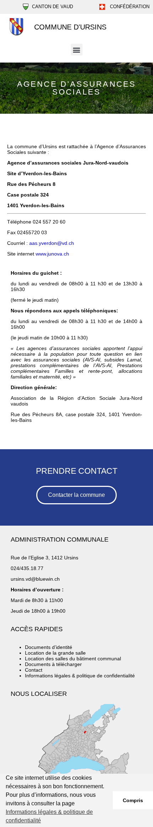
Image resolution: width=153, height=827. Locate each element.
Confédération (129, 6)
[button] (77, 49)
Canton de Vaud (52, 6)
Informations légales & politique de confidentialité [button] (49, 816)
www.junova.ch (52, 254)
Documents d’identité (48, 647)
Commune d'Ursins (70, 27)
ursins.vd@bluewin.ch (35, 579)
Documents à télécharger (53, 664)
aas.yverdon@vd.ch (51, 243)
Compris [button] (133, 800)
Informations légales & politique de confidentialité (80, 675)
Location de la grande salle (55, 653)
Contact (33, 670)
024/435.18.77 (27, 568)
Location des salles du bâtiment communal (73, 658)
